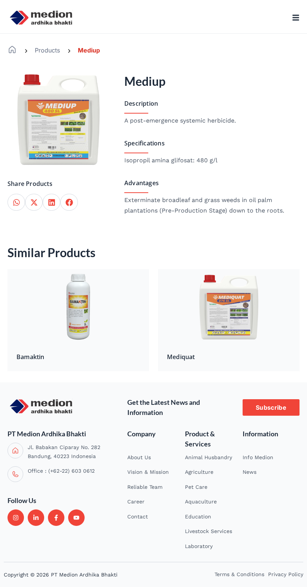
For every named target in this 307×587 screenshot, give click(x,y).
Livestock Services (208, 531)
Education (198, 517)
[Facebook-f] (56, 517)
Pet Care (196, 487)
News (249, 472)
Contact (137, 517)
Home (12, 49)
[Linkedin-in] (36, 517)
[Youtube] (76, 517)
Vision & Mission (148, 472)
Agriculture (199, 472)
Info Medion (258, 457)
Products (47, 50)
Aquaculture (201, 502)
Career (136, 502)
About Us (139, 457)
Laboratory (199, 546)
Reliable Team (144, 487)
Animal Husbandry (208, 457)
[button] (16, 202)
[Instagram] (15, 517)
